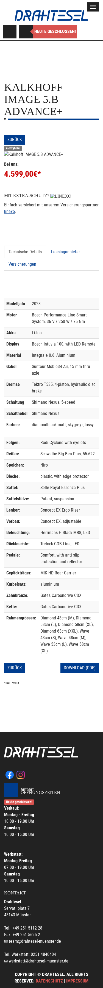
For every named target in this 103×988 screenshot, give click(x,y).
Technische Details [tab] (25, 251)
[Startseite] (52, 15)
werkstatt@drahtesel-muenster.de (38, 961)
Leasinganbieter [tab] (65, 251)
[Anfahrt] (9, 31)
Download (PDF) (80, 667)
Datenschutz (49, 981)
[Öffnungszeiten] (26, 31)
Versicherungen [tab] (22, 264)
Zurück (14, 139)
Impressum (77, 981)
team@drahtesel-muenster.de (35, 941)
